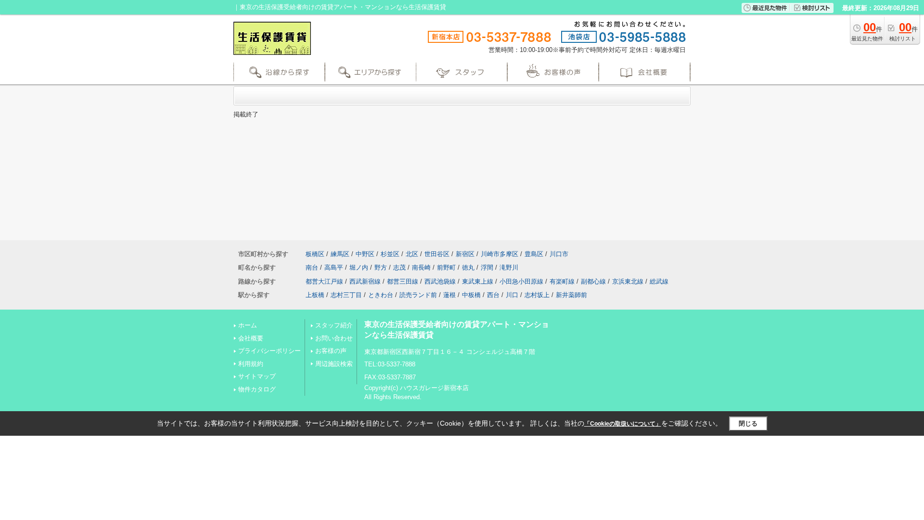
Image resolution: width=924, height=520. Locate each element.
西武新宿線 (365, 281)
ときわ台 (380, 295)
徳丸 (468, 267)
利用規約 (250, 363)
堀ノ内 (358, 267)
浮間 (487, 267)
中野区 (365, 254)
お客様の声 (330, 350)
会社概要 (250, 338)
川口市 (559, 254)
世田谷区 (436, 254)
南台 (312, 267)
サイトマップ (257, 376)
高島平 (333, 267)
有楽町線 (562, 281)
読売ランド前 (418, 295)
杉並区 (390, 254)
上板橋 (315, 295)
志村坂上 (537, 295)
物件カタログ (257, 389)
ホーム (247, 325)
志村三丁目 (346, 295)
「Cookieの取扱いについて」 (622, 423)
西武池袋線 (440, 281)
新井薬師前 (571, 295)
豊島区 (534, 254)
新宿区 (465, 254)
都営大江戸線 (324, 281)
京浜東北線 (627, 281)
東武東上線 (477, 281)
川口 (512, 295)
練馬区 (340, 254)
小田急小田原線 (521, 281)
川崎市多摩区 (499, 254)
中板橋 (471, 295)
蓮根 (449, 295)
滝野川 (509, 267)
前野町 (446, 267)
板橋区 (315, 254)
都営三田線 (402, 281)
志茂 (399, 267)
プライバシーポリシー (269, 350)
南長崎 (421, 267)
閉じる (748, 423)
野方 (380, 267)
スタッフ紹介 (334, 325)
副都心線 (593, 281)
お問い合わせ (334, 338)
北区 (412, 254)
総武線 (659, 281)
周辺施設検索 (334, 363)
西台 (493, 295)
